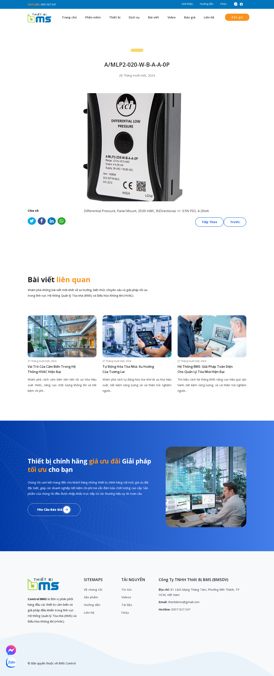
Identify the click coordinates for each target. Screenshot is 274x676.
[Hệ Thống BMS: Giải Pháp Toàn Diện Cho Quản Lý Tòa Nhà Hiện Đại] (212, 336)
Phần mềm (93, 17)
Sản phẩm (91, 597)
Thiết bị (114, 17)
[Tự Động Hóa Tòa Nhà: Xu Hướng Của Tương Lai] (136, 336)
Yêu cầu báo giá (50, 510)
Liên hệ (209, 17)
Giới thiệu (187, 4)
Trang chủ (69, 17)
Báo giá (189, 17)
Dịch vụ (134, 17)
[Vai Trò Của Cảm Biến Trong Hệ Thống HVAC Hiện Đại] (62, 336)
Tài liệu (126, 605)
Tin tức (126, 589)
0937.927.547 (48, 4)
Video (171, 17)
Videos (126, 597)
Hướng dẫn (206, 4)
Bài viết (153, 17)
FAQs (223, 4)
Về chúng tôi (93, 589)
